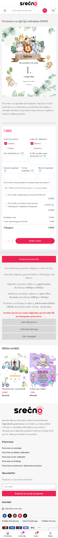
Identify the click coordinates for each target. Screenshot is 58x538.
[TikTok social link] (25, 516)
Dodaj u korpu (35, 241)
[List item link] (29, 448)
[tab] (29, 259)
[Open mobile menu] (5, 10)
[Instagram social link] (15, 516)
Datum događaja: (11, 169)
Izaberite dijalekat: (39, 139)
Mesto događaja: (46, 169)
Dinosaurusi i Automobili (13, 389)
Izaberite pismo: (11, 139)
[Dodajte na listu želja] (24, 356)
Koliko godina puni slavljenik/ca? (38, 154)
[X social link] (10, 516)
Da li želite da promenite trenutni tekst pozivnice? (27, 182)
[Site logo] (29, 3)
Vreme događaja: (27, 169)
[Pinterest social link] (20, 516)
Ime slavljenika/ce (13, 153)
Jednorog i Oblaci (38, 389)
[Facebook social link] (5, 516)
